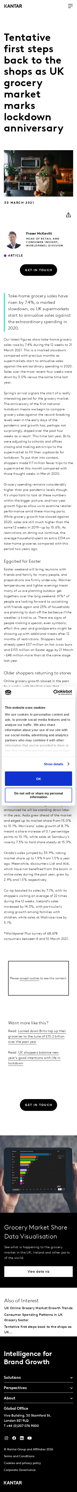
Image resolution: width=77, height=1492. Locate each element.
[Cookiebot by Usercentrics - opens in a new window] (54, 692)
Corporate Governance (20, 1470)
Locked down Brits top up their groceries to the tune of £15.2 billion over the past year (37, 1036)
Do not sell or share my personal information (38, 795)
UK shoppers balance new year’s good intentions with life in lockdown (34, 1058)
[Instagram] (6, 1439)
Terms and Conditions (19, 1456)
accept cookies (29, 978)
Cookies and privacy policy (22, 1463)
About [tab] (9, 1398)
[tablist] (38, 1414)
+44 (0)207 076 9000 (22, 1426)
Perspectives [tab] (15, 1388)
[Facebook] (14, 1439)
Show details (53, 764)
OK (38, 778)
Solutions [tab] (12, 1378)
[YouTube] (21, 1439)
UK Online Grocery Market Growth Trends (38, 1308)
